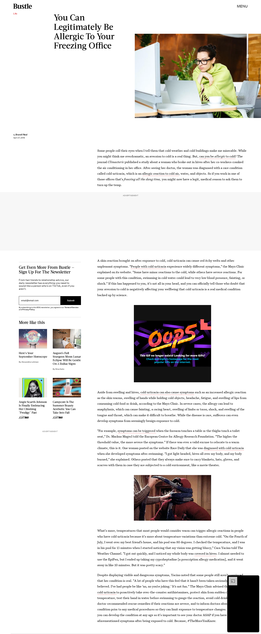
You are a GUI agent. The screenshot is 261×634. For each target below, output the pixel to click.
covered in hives (205, 553)
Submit (71, 300)
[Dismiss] (255, 578)
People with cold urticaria (148, 266)
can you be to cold (217, 156)
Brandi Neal (21, 134)
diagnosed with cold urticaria (224, 448)
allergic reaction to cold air (160, 173)
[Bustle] (22, 6)
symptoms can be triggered (137, 431)
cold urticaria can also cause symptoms (167, 392)
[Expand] (231, 578)
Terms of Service (71, 307)
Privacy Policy (28, 309)
